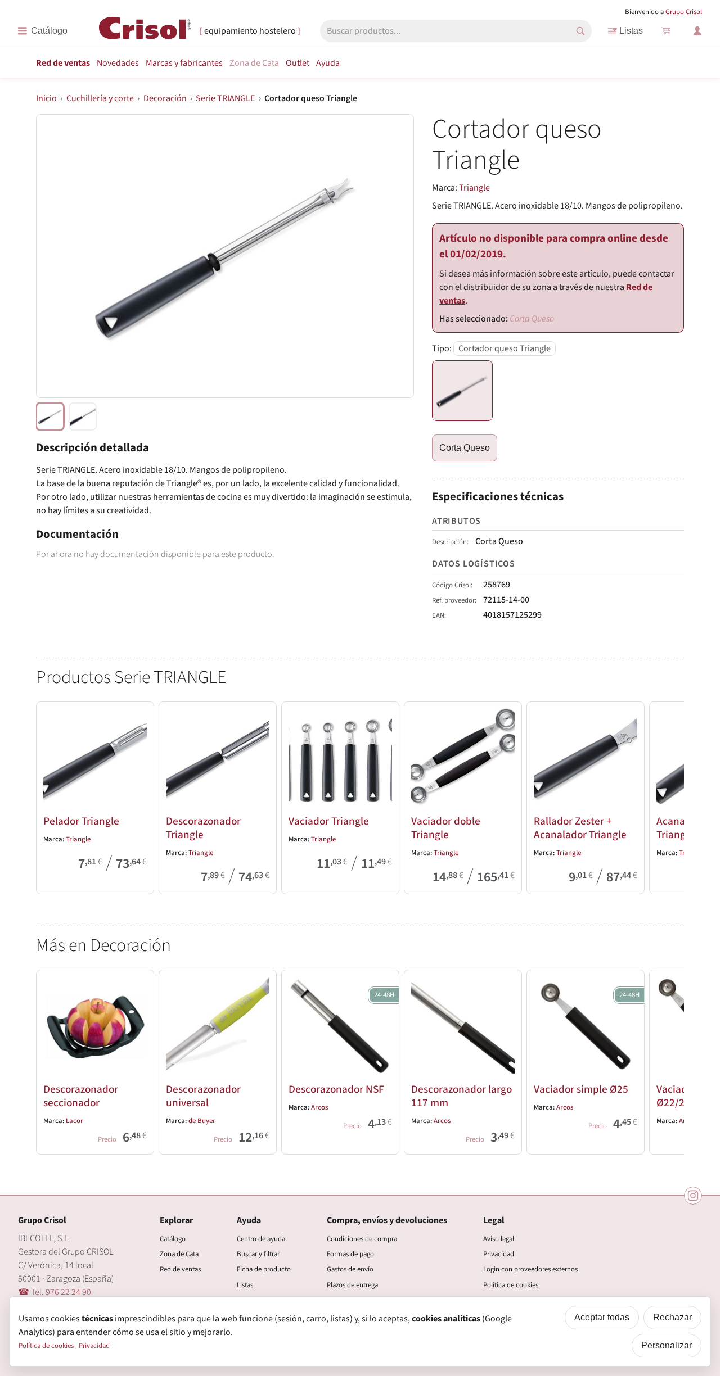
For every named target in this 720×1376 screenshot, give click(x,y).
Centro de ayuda (261, 1239)
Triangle (474, 188)
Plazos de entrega (352, 1285)
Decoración (165, 98)
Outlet (297, 63)
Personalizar (666, 1345)
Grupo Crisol (683, 12)
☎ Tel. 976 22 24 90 (54, 1292)
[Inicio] (145, 30)
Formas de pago (350, 1254)
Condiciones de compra (362, 1239)
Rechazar (672, 1317)
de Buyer (201, 1121)
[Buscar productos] (580, 30)
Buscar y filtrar (258, 1254)
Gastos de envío (350, 1269)
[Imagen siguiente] (391, 255)
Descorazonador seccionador (80, 1096)
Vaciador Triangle (329, 821)
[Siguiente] (670, 795)
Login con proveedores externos (530, 1269)
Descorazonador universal (203, 1096)
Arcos (319, 1107)
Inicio (46, 98)
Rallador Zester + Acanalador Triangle (580, 828)
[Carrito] (666, 30)
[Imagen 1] (83, 416)
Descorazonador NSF (336, 1089)
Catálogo (173, 1239)
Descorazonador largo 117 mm (461, 1096)
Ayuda (328, 63)
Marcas (184, 63)
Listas (631, 30)
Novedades (118, 63)
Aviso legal (498, 1239)
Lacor (74, 1121)
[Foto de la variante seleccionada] (50, 416)
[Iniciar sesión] (697, 30)
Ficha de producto (264, 1269)
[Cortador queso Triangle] (462, 390)
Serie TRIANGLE (225, 98)
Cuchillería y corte (100, 98)
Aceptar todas (601, 1317)
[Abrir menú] (42, 30)
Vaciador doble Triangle (445, 828)
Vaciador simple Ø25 (581, 1089)
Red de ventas (63, 63)
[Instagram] (693, 1196)
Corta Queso (464, 447)
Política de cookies (510, 1285)
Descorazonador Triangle (203, 828)
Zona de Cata (254, 63)
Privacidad (498, 1254)
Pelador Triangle (81, 821)
